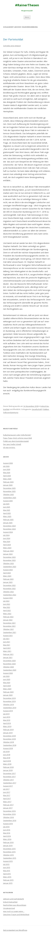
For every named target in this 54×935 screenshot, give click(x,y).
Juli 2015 (6, 864)
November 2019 (9, 701)
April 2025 (7, 513)
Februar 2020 (8, 692)
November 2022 (9, 588)
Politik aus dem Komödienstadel (16, 441)
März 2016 (7, 839)
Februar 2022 (8, 617)
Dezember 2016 (9, 811)
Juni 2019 (6, 717)
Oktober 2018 (8, 742)
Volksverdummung (10, 412)
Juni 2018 (6, 754)
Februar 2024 (8, 551)
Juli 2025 (6, 504)
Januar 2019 (7, 733)
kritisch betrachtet (10, 902)
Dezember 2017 (9, 773)
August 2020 (8, 673)
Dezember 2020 (9, 660)
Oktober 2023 (8, 563)
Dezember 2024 (9, 526)
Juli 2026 (6, 466)
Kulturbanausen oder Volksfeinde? (17, 435)
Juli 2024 (6, 535)
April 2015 (7, 874)
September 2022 (9, 595)
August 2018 (8, 748)
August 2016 (8, 823)
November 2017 (9, 776)
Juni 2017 (6, 792)
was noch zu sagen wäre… (13, 911)
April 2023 (7, 573)
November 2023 (9, 560)
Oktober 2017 (8, 780)
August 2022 (8, 598)
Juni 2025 (6, 507)
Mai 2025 (6, 510)
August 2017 (8, 786)
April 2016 (7, 836)
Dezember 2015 (9, 848)
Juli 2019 (6, 714)
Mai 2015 (6, 870)
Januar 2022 (7, 620)
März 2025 (7, 516)
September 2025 (9, 497)
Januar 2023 (7, 582)
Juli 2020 (6, 676)
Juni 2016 (6, 830)
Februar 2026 (8, 482)
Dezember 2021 (9, 623)
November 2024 (9, 529)
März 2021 (7, 651)
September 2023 (9, 566)
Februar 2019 (8, 729)
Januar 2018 (7, 770)
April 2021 (7, 648)
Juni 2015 (6, 867)
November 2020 (9, 664)
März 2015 (7, 877)
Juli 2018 (6, 751)
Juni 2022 (6, 604)
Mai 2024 (6, 541)
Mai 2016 (6, 833)
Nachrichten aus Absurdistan (14, 905)
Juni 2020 (6, 679)
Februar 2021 (8, 654)
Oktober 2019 (8, 704)
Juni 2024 (6, 538)
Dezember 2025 (9, 488)
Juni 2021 (6, 642)
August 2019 (8, 711)
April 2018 (7, 761)
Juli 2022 (6, 601)
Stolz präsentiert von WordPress (15, 930)
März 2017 (7, 801)
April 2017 (7, 798)
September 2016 (9, 820)
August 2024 (8, 532)
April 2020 (7, 685)
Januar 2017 (7, 808)
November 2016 (9, 814)
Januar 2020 (7, 695)
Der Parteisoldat (13, 39)
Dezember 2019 (9, 698)
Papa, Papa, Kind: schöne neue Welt (17, 438)
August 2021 (8, 635)
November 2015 (9, 852)
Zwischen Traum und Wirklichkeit (16, 914)
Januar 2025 (7, 523)
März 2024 (7, 548)
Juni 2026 (6, 469)
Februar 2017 (8, 805)
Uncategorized (9, 908)
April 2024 (7, 544)
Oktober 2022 (8, 591)
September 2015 (9, 858)
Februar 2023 (8, 579)
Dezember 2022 (9, 585)
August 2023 (8, 570)
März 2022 (7, 613)
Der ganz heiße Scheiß (12, 444)
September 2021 (9, 632)
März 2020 (7, 689)
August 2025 (8, 501)
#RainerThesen (27, 5)
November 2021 (9, 626)
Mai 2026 (6, 472)
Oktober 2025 (8, 494)
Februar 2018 (8, 767)
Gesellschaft (37, 409)
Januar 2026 (7, 485)
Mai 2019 (6, 720)
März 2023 (7, 576)
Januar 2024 (7, 554)
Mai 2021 (6, 645)
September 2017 (9, 783)
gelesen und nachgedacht (13, 899)
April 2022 (7, 610)
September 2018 (9, 745)
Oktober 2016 (8, 817)
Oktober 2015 (8, 855)
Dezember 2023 (9, 557)
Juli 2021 (6, 638)
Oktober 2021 (8, 629)
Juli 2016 (6, 827)
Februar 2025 (8, 519)
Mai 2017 (6, 795)
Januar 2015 (7, 883)
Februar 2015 (8, 880)
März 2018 (7, 764)
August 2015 (8, 861)
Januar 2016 (7, 845)
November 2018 (9, 739)
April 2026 (7, 475)
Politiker (46, 409)
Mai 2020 (6, 682)
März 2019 (7, 726)
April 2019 (7, 723)
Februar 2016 (8, 842)
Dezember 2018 (9, 736)
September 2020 (9, 670)
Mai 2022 (6, 607)
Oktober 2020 (8, 667)
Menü (27, 17)
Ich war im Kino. (9, 447)
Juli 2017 (6, 789)
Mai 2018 (6, 758)
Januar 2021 (7, 657)
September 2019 (9, 707)
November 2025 (9, 491)
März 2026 (7, 479)
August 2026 (8, 463)
